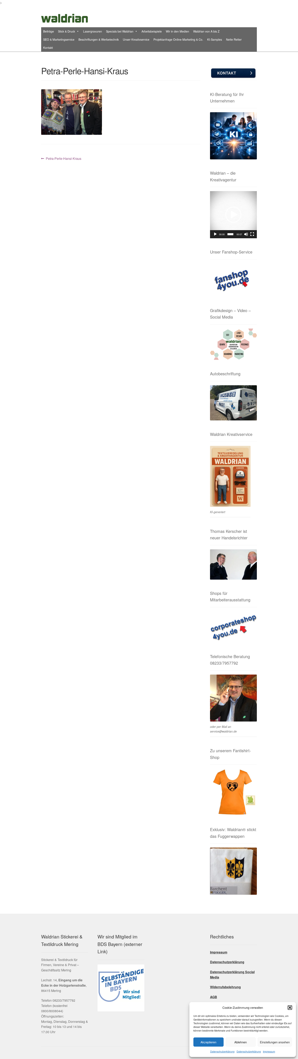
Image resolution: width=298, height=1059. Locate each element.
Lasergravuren (92, 31)
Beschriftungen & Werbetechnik (98, 39)
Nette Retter (234, 39)
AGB (213, 997)
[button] (290, 1008)
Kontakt (48, 48)
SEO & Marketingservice (58, 39)
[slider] (230, 234)
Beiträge (48, 31)
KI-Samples (214, 39)
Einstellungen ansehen (275, 1042)
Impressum (269, 1051)
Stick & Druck (66, 31)
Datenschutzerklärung (222, 1051)
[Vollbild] (252, 234)
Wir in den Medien (177, 31)
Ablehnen (240, 1042)
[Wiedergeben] (215, 234)
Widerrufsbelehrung (225, 987)
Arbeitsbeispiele (151, 31)
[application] (233, 214)
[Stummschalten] (246, 234)
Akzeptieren (208, 1042)
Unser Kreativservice (136, 39)
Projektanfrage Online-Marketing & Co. (178, 39)
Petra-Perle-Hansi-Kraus (63, 158)
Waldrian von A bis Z (206, 31)
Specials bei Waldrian (119, 31)
